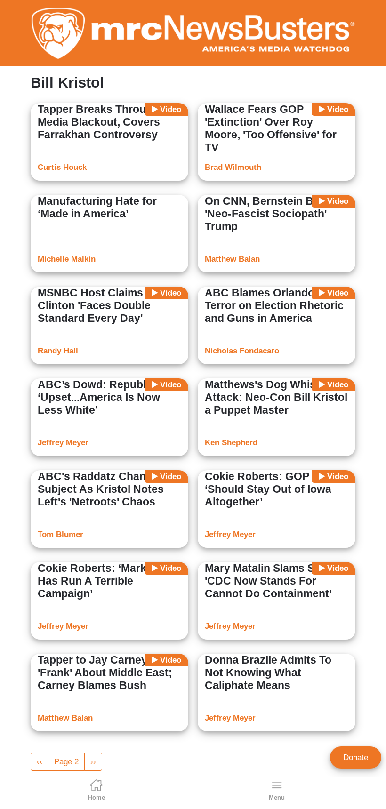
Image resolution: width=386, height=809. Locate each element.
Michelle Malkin (67, 259)
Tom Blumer (60, 534)
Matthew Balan (232, 259)
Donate (355, 757)
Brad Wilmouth (233, 167)
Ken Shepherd (231, 442)
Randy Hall (58, 350)
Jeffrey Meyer (63, 442)
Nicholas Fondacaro (242, 350)
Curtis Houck (62, 167)
